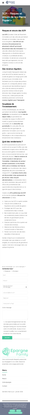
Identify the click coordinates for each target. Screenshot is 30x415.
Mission (4, 378)
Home (3, 10)
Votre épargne (11, 10)
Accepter (12, 410)
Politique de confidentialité (15, 412)
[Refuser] (28, 408)
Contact (4, 386)
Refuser (18, 410)
